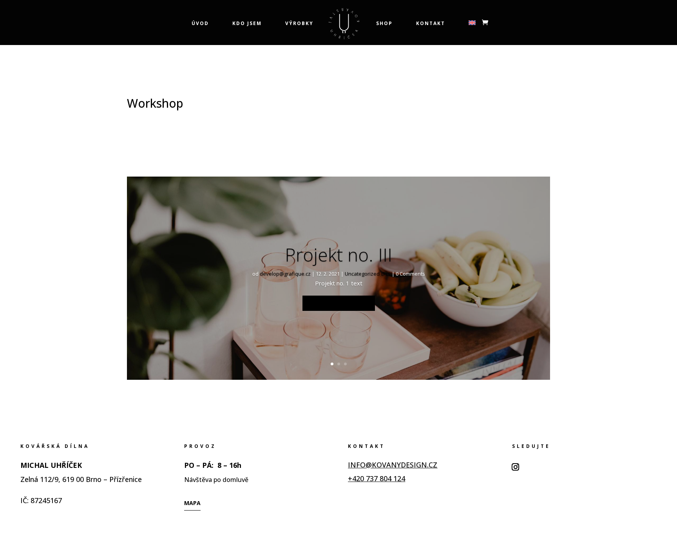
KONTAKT (430, 24)
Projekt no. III (338, 254)
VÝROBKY (299, 24)
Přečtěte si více (338, 303)
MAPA (192, 503)
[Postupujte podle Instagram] (515, 467)
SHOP (384, 24)
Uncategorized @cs (368, 273)
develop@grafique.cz (285, 273)
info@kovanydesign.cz (392, 464)
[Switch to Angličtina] (472, 32)
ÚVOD (200, 24)
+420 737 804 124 (376, 478)
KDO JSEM (247, 24)
